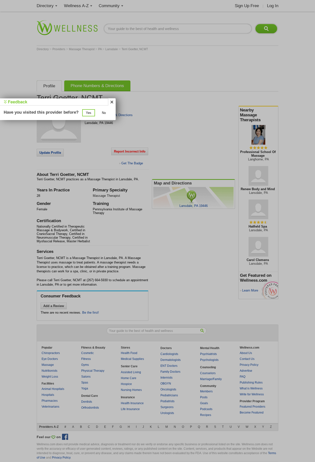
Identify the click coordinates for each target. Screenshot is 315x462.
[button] (88, 112)
